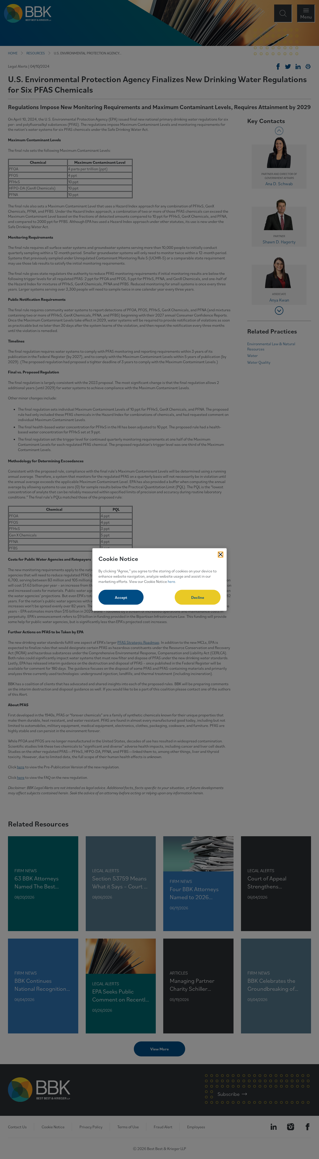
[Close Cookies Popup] (221, 554)
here (171, 581)
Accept (121, 597)
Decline (197, 597)
